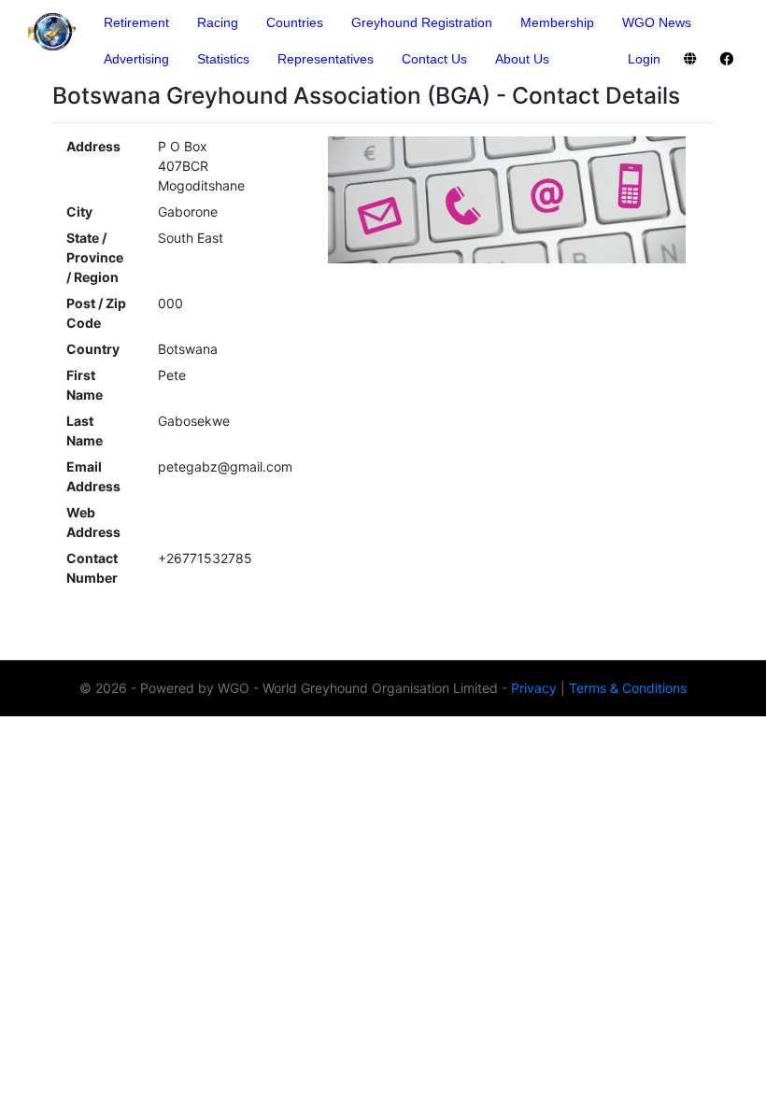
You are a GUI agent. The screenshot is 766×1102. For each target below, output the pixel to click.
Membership (557, 22)
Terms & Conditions (628, 688)
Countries (294, 22)
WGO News (656, 22)
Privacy (534, 688)
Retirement (136, 22)
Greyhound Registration (421, 22)
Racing (217, 22)
